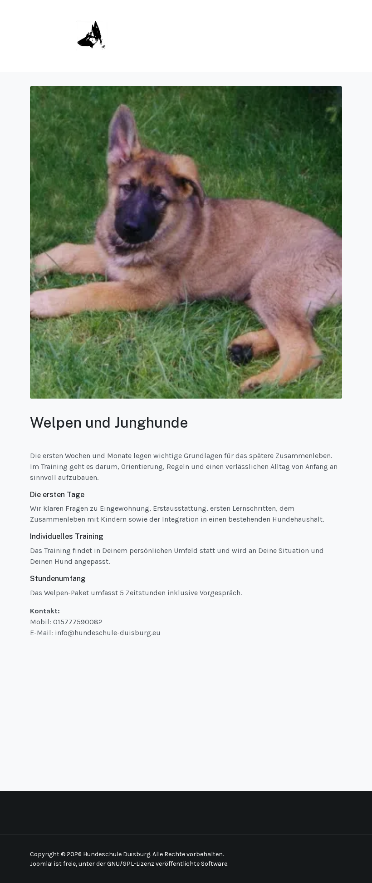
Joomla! (41, 864)
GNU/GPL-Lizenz (130, 864)
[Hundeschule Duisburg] (69, 35)
